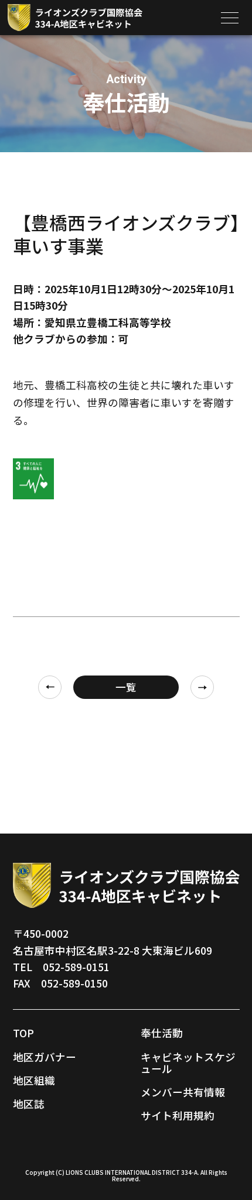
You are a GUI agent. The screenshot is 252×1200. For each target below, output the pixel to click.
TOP (23, 1033)
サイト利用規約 (177, 1115)
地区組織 (34, 1080)
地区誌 (29, 1103)
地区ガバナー (44, 1057)
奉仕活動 (162, 1033)
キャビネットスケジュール (188, 1063)
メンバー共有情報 (183, 1092)
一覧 (126, 687)
